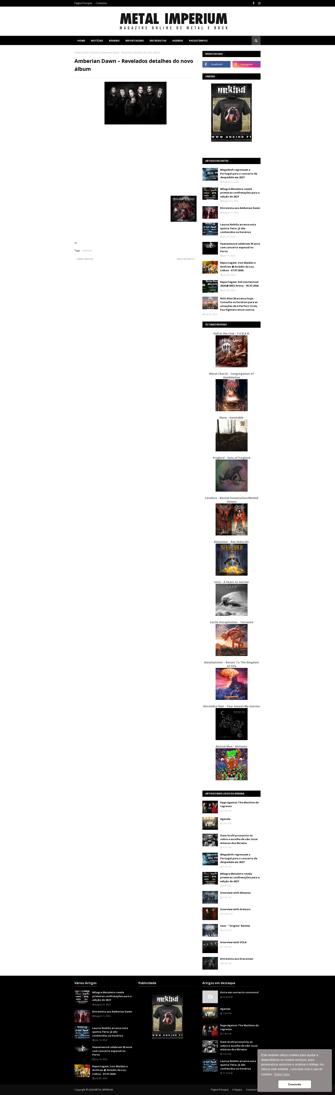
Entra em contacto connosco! (239, 992)
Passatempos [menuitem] (198, 40)
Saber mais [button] (282, 1074)
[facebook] (253, 3)
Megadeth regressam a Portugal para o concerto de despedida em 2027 (238, 173)
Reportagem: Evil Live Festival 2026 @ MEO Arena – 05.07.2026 (239, 284)
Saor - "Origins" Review (235, 925)
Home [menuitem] (81, 40)
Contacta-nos (253, 1089)
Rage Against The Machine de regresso (239, 804)
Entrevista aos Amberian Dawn (240, 208)
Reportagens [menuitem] (134, 40)
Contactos (101, 3)
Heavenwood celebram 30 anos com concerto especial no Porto (240, 247)
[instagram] (259, 3)
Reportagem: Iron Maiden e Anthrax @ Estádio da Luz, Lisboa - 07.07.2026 (238, 266)
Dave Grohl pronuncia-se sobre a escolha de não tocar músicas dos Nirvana (239, 839)
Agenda (225, 819)
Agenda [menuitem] (177, 40)
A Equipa (237, 1089)
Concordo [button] (294, 1084)
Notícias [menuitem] (97, 40)
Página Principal (83, 3)
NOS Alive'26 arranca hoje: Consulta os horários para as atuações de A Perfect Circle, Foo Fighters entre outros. (239, 304)
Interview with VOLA (233, 942)
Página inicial (81, 52)
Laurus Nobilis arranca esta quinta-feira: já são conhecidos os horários (238, 228)
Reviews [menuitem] (114, 40)
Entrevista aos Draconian (236, 958)
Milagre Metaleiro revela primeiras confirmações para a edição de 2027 (240, 192)
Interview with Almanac (235, 892)
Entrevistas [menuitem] (158, 40)
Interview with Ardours (235, 909)
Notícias (95, 52)
